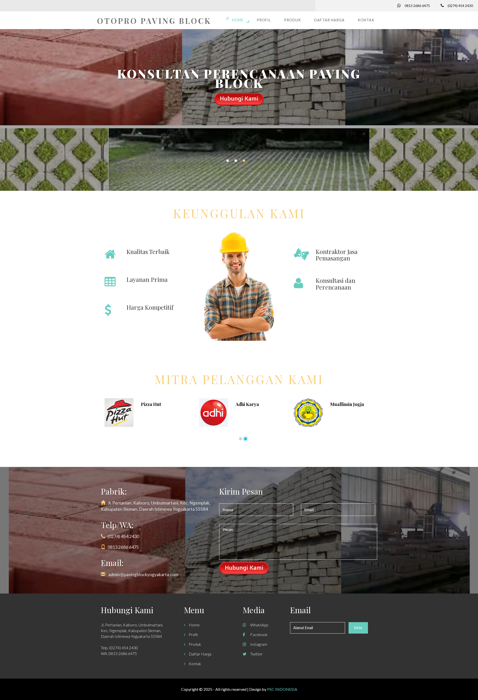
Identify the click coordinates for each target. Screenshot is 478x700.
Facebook (259, 634)
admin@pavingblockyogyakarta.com (143, 574)
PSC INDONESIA (282, 689)
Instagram (258, 644)
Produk (292, 20)
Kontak (366, 20)
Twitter (256, 653)
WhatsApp (259, 624)
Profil (264, 20)
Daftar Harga (329, 20)
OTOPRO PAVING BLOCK (154, 20)
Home (237, 20)
